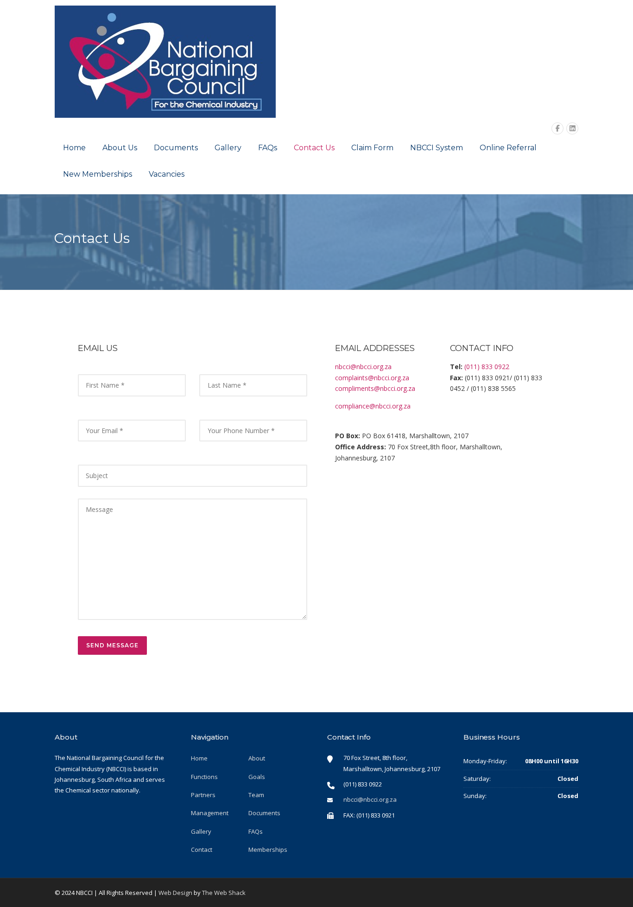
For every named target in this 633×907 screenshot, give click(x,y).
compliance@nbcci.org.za (373, 406)
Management (209, 813)
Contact (201, 849)
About (256, 758)
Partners (203, 795)
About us (119, 147)
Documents (176, 147)
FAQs (267, 147)
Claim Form (372, 147)
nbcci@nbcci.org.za (363, 366)
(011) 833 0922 (486, 366)
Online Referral (508, 147)
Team (256, 795)
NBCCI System (436, 147)
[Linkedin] (572, 129)
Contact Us (314, 147)
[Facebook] (557, 129)
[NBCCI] (165, 61)
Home (74, 147)
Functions (204, 777)
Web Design (175, 892)
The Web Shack (224, 892)
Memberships (267, 849)
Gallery (228, 147)
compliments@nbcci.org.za (375, 388)
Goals (256, 777)
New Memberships (97, 174)
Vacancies (166, 174)
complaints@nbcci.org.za (372, 377)
